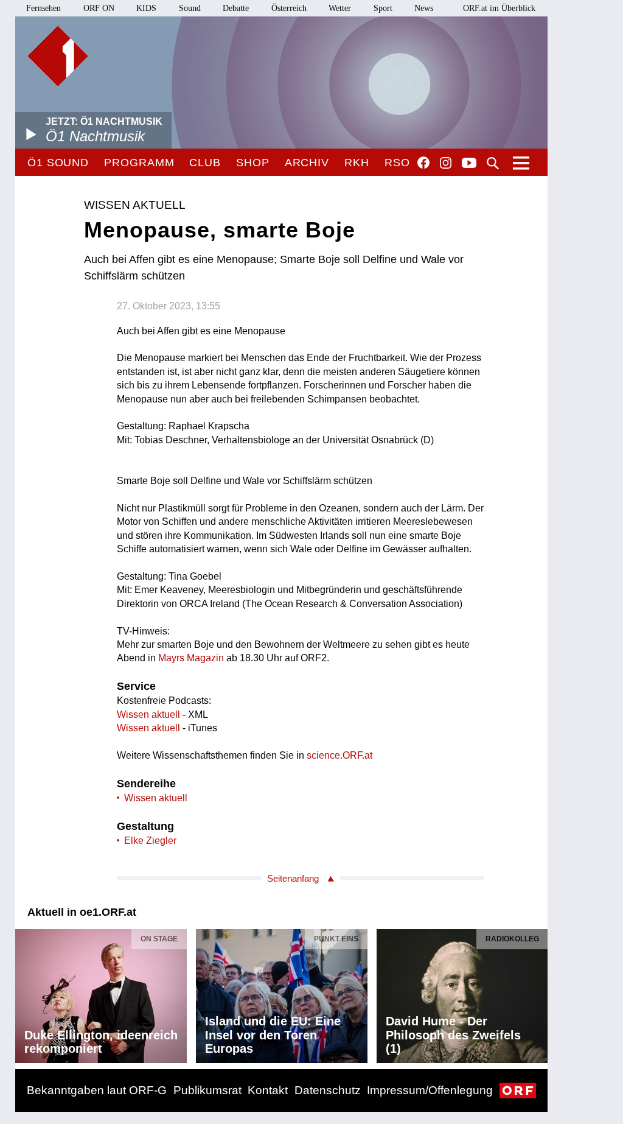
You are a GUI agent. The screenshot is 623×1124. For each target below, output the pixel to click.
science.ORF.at (339, 755)
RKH (356, 162)
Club (205, 162)
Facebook (423, 162)
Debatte (236, 8)
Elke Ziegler (150, 840)
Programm (139, 162)
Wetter (340, 8)
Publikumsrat (207, 1090)
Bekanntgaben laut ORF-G (97, 1090)
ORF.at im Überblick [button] (499, 8)
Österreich (289, 8)
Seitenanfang (293, 878)
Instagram (445, 163)
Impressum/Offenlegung (430, 1090)
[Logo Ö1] (57, 56)
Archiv (307, 162)
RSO (397, 162)
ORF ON (98, 8)
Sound (190, 8)
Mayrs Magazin (191, 658)
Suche (493, 163)
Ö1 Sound (58, 162)
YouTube (469, 164)
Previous (25, 992)
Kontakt (268, 1090)
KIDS (146, 8)
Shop (253, 162)
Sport (383, 8)
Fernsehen (43, 8)
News (423, 8)
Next (538, 992)
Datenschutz (327, 1090)
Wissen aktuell (148, 714)
